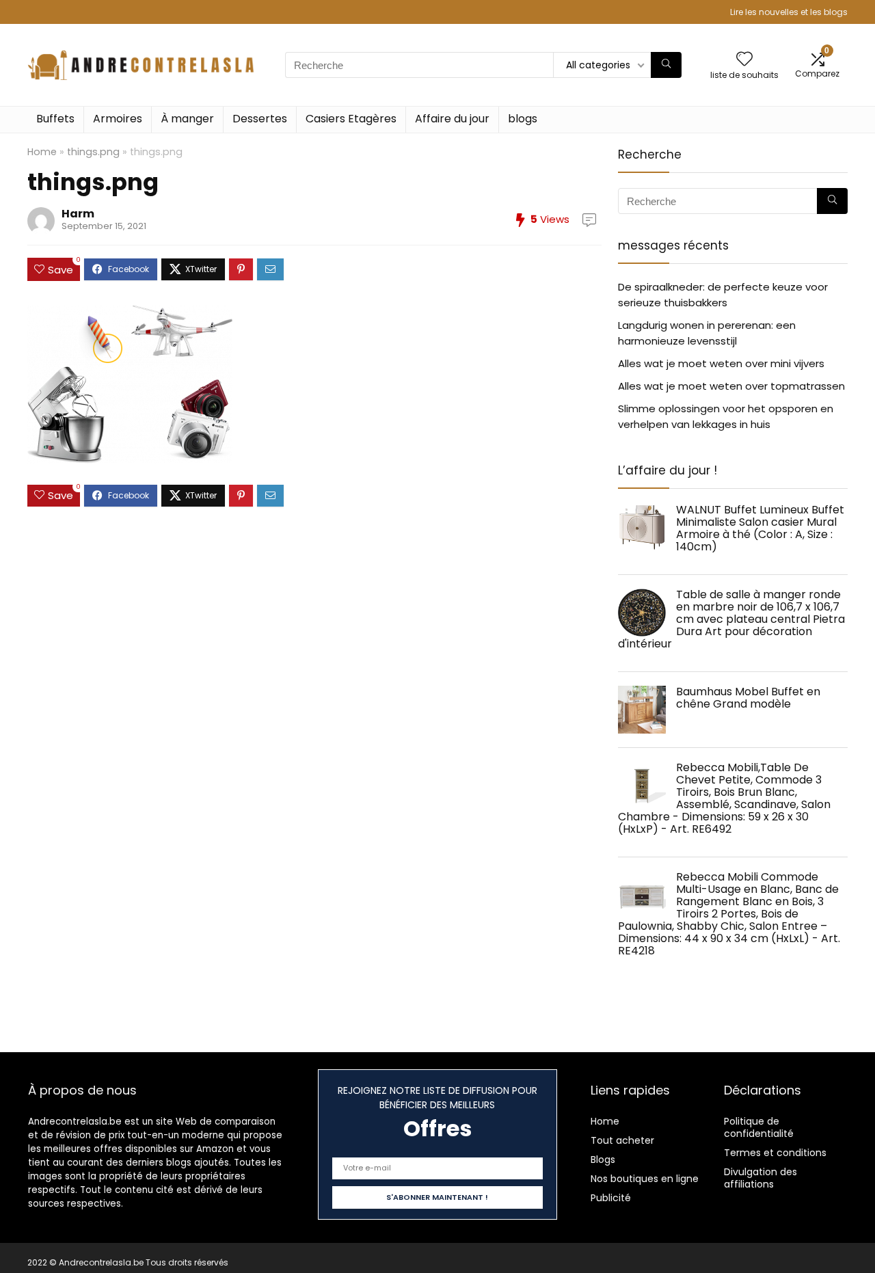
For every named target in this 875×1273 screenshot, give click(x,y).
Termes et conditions (775, 1153)
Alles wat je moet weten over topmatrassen (731, 386)
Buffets (55, 118)
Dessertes (259, 118)
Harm (78, 214)
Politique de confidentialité (759, 1127)
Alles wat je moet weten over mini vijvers (721, 363)
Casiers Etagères (351, 118)
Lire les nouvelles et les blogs (789, 12)
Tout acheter (622, 1140)
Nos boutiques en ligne (645, 1178)
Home (42, 152)
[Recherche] (666, 65)
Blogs (603, 1159)
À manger (187, 118)
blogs (522, 118)
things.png (93, 152)
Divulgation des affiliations (760, 1178)
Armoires (117, 118)
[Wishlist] (744, 60)
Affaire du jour (452, 118)
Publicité (611, 1198)
